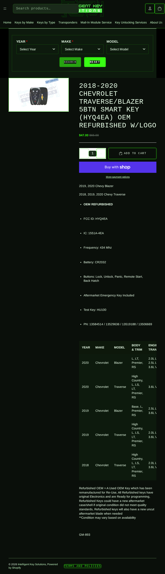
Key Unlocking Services (131, 22)
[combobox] (37, 49)
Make (66, 41)
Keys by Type (46, 22)
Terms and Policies (82, 566)
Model (112, 41)
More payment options (118, 176)
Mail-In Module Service (96, 22)
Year (20, 41)
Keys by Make (24, 22)
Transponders (67, 22)
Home (7, 22)
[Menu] (5, 9)
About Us (156, 22)
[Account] (150, 8)
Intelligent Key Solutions (32, 564)
